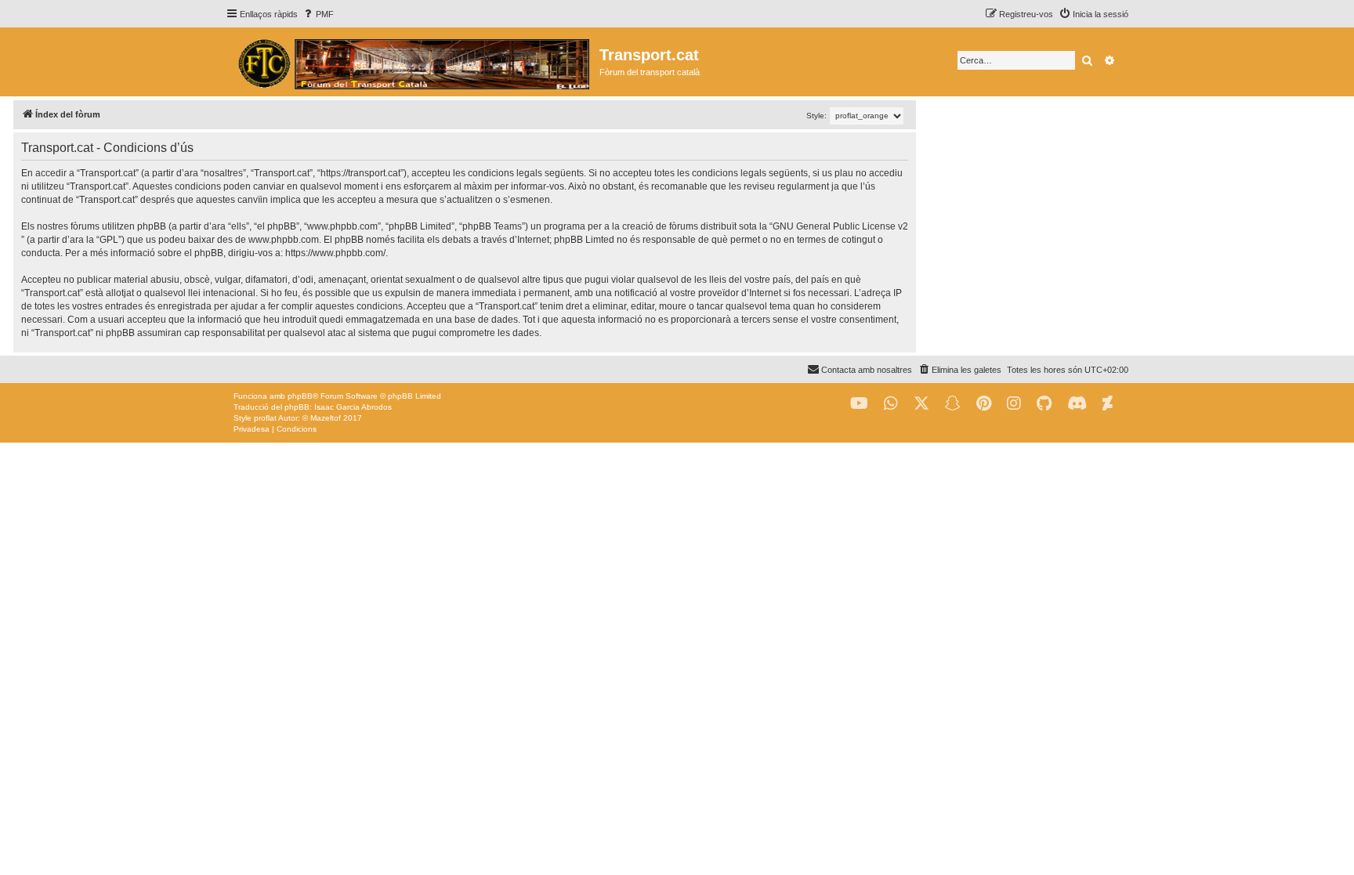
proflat (265, 418)
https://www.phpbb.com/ (335, 253)
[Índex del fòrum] (412, 61)
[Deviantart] (1108, 404)
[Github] (1044, 404)
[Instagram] (1014, 404)
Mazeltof (325, 418)
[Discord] (1077, 404)
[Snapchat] (953, 404)
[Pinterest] (983, 404)
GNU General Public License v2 (840, 226)
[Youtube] (859, 404)
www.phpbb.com (283, 239)
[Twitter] (921, 404)
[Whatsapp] (891, 404)
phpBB (300, 396)
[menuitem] (318, 14)
